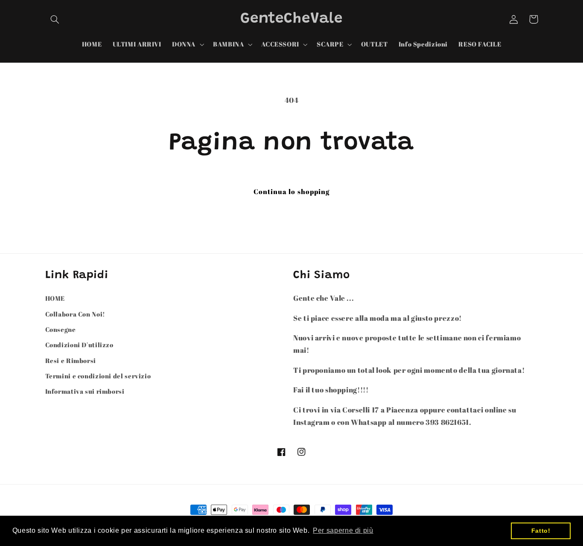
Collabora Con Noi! (75, 314)
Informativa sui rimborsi (85, 391)
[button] (55, 19)
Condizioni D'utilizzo (79, 344)
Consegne (60, 329)
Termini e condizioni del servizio (98, 376)
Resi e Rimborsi (70, 360)
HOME (55, 298)
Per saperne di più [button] (343, 530)
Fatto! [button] (541, 530)
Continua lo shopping (291, 191)
